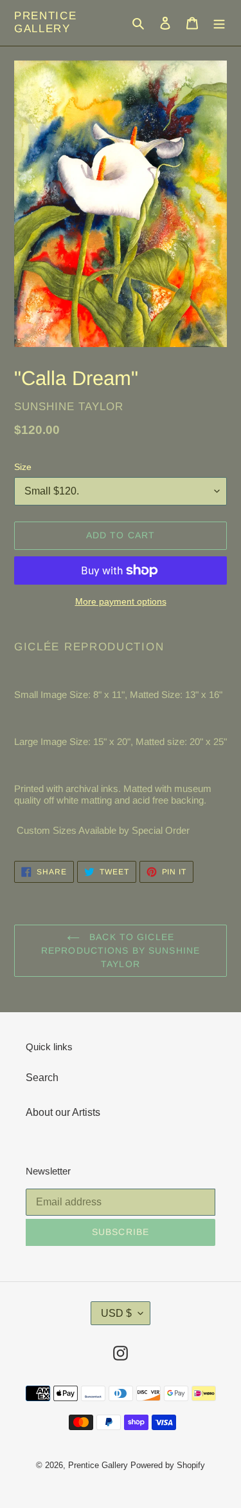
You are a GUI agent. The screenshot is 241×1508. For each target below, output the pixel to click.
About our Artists (63, 1112)
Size (22, 467)
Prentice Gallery (45, 22)
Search (42, 1077)
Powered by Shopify (167, 1465)
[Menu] (219, 22)
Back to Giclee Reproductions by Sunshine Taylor (120, 950)
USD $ (116, 1313)
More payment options (120, 601)
